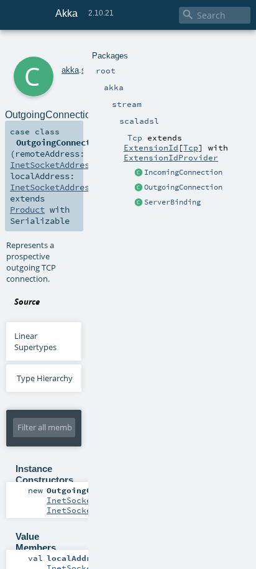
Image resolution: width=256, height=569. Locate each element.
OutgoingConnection (183, 187)
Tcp (190, 147)
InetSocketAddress (52, 164)
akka (70, 70)
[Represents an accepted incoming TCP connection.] (139, 173)
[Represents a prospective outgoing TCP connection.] (139, 188)
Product (27, 209)
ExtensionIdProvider (171, 157)
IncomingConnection (183, 172)
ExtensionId (151, 147)
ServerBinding (172, 202)
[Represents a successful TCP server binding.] (139, 203)
